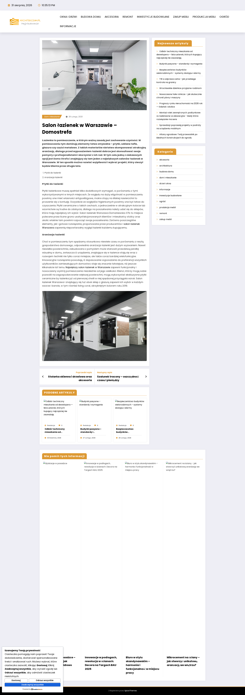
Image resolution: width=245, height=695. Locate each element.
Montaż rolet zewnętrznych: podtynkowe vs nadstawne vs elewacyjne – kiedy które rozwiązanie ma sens (178, 116)
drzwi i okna (165, 183)
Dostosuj (16, 680)
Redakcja (51, 425)
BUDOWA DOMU (91, 17)
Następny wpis (104, 372)
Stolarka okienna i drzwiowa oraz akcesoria (70, 378)
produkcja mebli (167, 207)
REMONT (127, 17)
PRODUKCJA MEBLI (204, 17)
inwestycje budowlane (170, 195)
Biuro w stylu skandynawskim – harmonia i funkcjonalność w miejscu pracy (100, 665)
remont (163, 213)
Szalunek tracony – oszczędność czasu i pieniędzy (118, 378)
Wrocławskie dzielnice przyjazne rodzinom (180, 88)
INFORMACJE (68, 26)
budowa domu (166, 171)
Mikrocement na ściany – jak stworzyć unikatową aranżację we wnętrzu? (141, 661)
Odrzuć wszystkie (44, 680)
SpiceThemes (131, 690)
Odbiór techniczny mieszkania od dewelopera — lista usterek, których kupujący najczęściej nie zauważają (57, 431)
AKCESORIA (112, 17)
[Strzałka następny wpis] (146, 377)
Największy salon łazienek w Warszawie (88, 267)
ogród (162, 201)
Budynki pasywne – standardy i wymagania (90, 431)
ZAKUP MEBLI (181, 17)
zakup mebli (165, 219)
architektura (165, 165)
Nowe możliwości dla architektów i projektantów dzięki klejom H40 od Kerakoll (181, 663)
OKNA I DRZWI (68, 17)
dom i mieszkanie (52, 116)
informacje (164, 189)
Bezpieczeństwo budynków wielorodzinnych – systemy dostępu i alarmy (126, 431)
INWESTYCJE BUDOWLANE (153, 17)
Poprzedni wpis (84, 372)
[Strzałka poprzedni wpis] (43, 377)
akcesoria (164, 159)
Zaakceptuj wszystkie (32, 684)
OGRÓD (224, 17)
